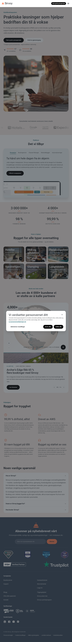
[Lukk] (62, 314)
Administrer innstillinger (18, 326)
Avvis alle (48, 326)
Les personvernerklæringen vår (17, 321)
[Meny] (68, 3)
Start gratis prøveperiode (58, 3)
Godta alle (58, 326)
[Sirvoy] (7, 3)
